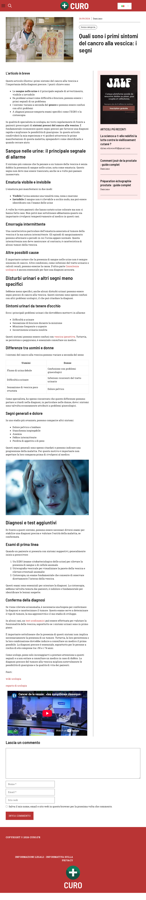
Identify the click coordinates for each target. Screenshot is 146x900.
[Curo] (64, 5)
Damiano (97, 18)
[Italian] (124, 6)
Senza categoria (88, 27)
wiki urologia (13, 678)
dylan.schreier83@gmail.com (115, 148)
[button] (10, 5)
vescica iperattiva (64, 336)
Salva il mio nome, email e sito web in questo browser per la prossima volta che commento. (60, 806)
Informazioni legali (29, 856)
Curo (79, 6)
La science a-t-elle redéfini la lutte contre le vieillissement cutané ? (118, 140)
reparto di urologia (16, 685)
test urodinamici (35, 620)
